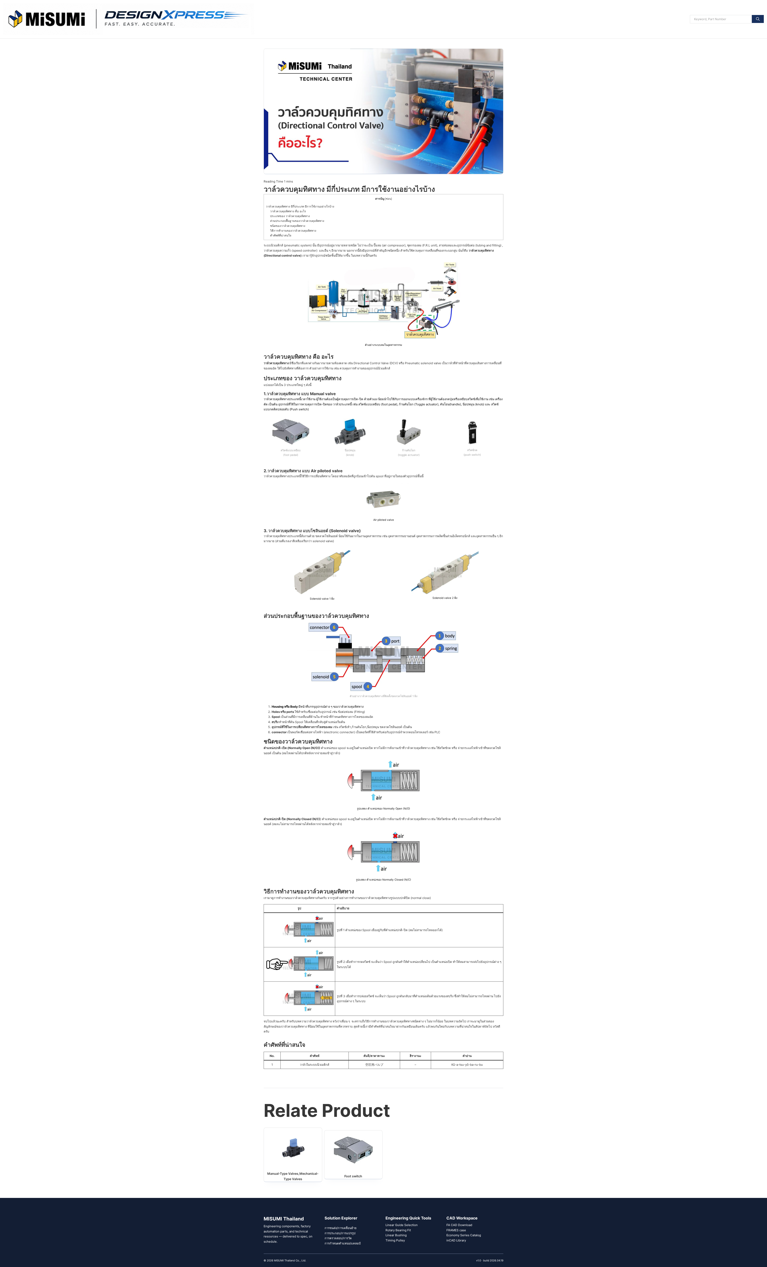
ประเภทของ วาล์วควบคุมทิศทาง (290, 216)
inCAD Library (456, 1240)
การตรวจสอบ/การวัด (338, 1238)
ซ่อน (388, 198)
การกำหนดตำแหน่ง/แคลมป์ (343, 1243)
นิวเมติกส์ (384, 368)
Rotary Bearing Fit (398, 1230)
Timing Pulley (395, 1240)
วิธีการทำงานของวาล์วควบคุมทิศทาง (293, 230)
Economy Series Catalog (463, 1235)
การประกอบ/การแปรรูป (340, 1233)
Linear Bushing (396, 1235)
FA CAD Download (459, 1225)
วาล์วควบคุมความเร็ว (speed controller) (291, 250)
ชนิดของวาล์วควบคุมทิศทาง (287, 225)
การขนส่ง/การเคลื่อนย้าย (341, 1228)
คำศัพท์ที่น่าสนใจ (280, 235)
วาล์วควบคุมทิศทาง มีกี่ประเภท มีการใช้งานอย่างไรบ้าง (300, 206)
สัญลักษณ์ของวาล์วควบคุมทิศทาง (285, 1026)
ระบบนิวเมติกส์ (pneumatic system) (288, 245)
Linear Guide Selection (401, 1225)
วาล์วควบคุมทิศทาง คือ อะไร (288, 211)
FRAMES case (456, 1230)
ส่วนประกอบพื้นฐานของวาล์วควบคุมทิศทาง (297, 220)
